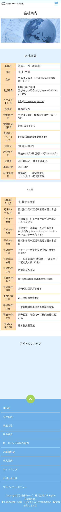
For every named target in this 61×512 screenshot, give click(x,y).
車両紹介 (8, 434)
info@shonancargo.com (31, 101)
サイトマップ (10, 469)
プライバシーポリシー (15, 487)
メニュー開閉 (56, 3)
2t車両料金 (9, 451)
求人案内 (8, 460)
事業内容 (8, 425)
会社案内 (8, 416)
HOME (6, 407)
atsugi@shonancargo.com (32, 136)
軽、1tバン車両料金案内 (16, 443)
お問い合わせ (10, 478)
